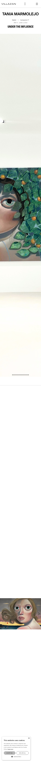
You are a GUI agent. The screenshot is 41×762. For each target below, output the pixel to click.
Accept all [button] (9, 753)
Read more (10, 749)
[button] (37, 4)
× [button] (29, 738)
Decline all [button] (22, 753)
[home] (8, 4)
